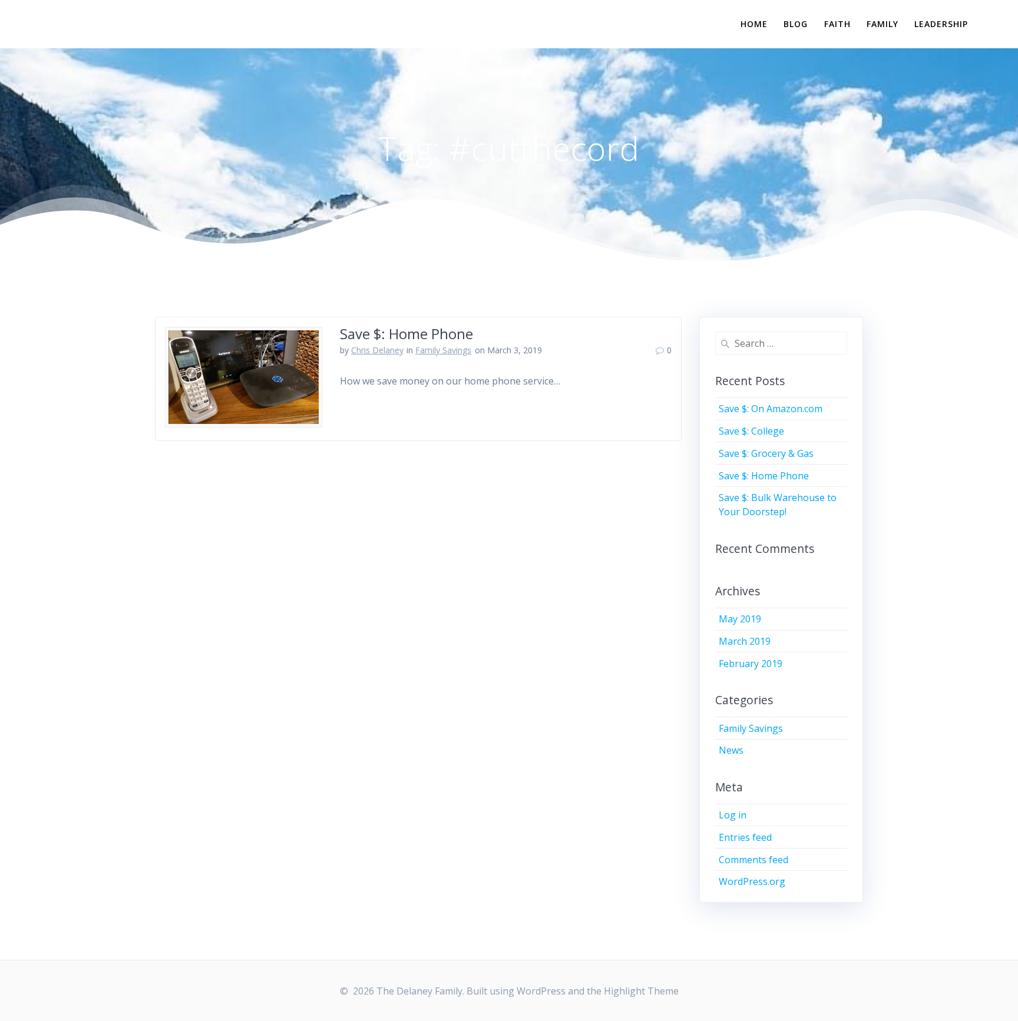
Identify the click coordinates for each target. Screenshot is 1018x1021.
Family (882, 23)
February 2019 (750, 663)
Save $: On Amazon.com (770, 408)
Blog (796, 23)
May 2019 (740, 618)
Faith (837, 23)
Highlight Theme (641, 990)
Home (754, 23)
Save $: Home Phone (406, 333)
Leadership (941, 23)
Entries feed (745, 837)
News (731, 750)
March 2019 (745, 641)
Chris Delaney (377, 350)
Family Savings (443, 350)
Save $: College (751, 431)
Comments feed (753, 859)
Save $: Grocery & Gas (766, 453)
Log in (732, 814)
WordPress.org (752, 881)
